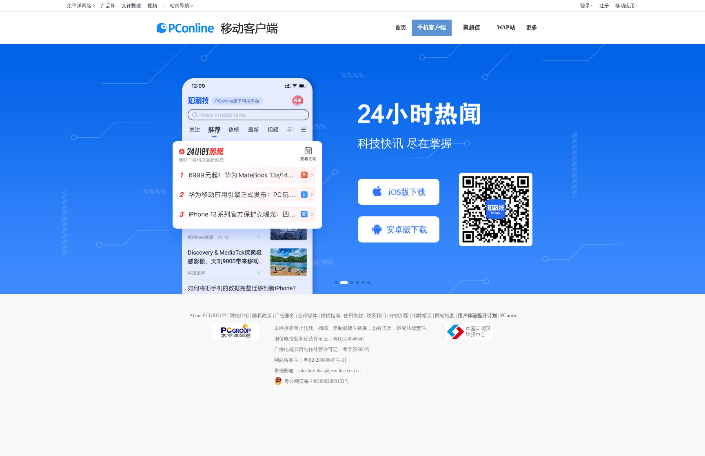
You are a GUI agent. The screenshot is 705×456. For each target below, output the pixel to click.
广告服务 (285, 315)
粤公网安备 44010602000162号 (316, 381)
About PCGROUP (207, 315)
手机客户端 (431, 27)
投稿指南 (330, 315)
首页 (400, 27)
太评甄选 (131, 6)
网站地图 (444, 315)
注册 (604, 6)
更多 (531, 27)
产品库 (108, 6)
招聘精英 (422, 315)
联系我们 (376, 315)
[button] (336, 282)
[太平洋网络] (236, 338)
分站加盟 (399, 315)
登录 (585, 6)
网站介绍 (239, 315)
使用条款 (353, 315)
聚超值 (471, 27)
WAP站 (506, 27)
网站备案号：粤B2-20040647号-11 (310, 360)
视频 (152, 6)
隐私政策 (262, 315)
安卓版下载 (406, 229)
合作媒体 (307, 315)
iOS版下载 (407, 191)
